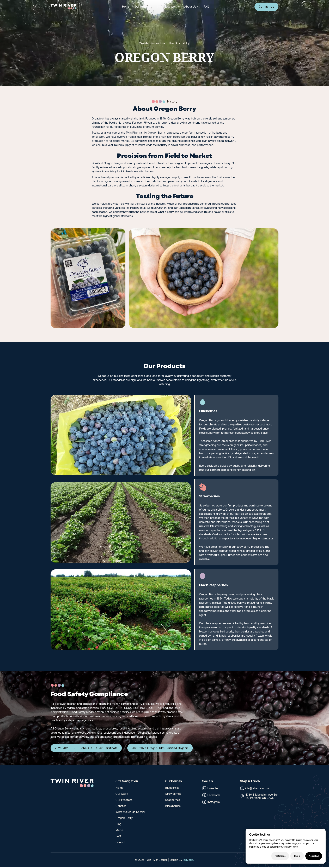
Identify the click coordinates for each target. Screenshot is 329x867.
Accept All (313, 856)
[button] (143, 6)
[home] (63, 6)
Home (126, 6)
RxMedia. (188, 860)
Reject (297, 856)
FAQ (206, 6)
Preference (280, 856)
